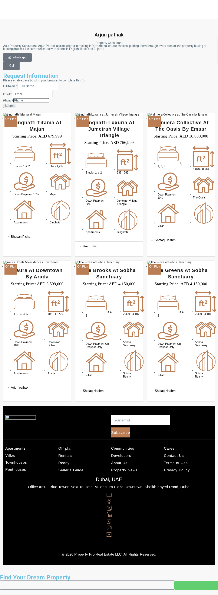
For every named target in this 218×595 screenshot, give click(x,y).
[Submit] (196, 585)
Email (7, 94)
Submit (10, 105)
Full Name (10, 86)
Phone (8, 100)
